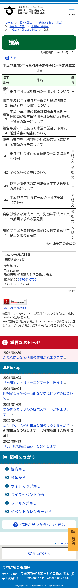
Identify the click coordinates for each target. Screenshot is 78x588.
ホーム (9, 22)
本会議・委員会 (40, 26)
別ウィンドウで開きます (15, 307)
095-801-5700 (27, 279)
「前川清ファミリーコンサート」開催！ (33, 382)
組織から (18, 469)
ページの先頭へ (68, 543)
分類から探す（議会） (51, 22)
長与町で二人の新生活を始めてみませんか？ (37, 425)
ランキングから (24, 503)
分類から (18, 478)
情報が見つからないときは (42, 525)
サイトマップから (26, 486)
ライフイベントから (28, 495)
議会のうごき (17, 26)
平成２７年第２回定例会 (23, 29)
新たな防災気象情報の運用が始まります (33, 358)
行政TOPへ (41, 553)
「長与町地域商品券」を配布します (30, 446)
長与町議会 (26, 22)
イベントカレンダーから (31, 512)
